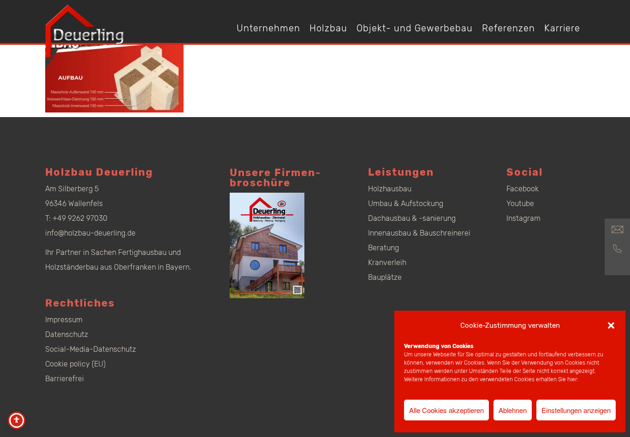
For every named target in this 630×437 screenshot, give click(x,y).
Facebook (522, 188)
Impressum (64, 319)
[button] (611, 325)
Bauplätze (385, 277)
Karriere (562, 28)
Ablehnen (513, 410)
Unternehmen (268, 28)
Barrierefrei (64, 378)
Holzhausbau (389, 188)
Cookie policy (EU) (75, 364)
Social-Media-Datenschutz (90, 349)
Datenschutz (66, 334)
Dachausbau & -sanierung (412, 218)
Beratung (383, 247)
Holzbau (328, 28)
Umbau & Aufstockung (405, 203)
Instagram (523, 218)
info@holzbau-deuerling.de (90, 233)
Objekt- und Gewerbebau (415, 28)
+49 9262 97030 (80, 218)
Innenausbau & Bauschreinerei (419, 233)
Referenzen (508, 28)
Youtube (520, 203)
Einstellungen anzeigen (576, 410)
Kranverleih (387, 262)
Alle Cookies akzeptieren (446, 410)
